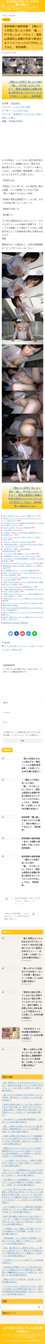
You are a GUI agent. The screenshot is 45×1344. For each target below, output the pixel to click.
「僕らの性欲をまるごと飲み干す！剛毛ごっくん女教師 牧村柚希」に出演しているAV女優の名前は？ (31, 765)
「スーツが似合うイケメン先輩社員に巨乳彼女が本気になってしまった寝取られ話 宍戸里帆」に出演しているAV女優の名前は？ (22, 1209)
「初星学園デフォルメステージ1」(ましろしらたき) (19, 556)
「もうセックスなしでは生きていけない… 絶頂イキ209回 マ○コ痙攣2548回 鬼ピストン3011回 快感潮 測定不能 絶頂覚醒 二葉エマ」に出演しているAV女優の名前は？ (22, 1290)
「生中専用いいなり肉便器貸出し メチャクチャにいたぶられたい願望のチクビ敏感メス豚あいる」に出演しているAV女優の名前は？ (22, 1182)
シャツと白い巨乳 (21, 107)
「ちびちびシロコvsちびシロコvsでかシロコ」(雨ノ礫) (21, 563)
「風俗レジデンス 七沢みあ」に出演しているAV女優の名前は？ (21, 1280)
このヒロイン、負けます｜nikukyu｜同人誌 (17, 542)
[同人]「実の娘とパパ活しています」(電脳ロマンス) (19, 516)
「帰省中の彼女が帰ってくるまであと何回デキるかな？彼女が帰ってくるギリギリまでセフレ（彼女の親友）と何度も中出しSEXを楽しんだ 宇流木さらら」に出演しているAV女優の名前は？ (32, 1005)
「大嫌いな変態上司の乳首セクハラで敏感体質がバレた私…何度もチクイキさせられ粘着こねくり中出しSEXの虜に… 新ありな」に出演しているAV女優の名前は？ (22, 1140)
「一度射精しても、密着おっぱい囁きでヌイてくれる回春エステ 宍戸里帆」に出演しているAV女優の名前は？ (22, 1231)
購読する (9, 932)
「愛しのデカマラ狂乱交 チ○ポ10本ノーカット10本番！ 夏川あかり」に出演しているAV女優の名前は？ (32, 974)
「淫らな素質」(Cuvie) (10, 530)
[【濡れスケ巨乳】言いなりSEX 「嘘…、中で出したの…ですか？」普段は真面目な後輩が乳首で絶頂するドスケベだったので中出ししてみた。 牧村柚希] (22, 273)
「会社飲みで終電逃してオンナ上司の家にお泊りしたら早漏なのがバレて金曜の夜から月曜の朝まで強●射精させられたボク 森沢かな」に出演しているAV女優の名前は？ (22, 1271)
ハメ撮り (11, 117)
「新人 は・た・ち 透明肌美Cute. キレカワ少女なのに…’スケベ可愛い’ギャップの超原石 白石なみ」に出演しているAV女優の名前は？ (22, 1172)
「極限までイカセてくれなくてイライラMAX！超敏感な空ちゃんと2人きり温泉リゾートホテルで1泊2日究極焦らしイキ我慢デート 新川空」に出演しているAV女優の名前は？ (22, 1152)
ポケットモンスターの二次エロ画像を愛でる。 (18, 587)
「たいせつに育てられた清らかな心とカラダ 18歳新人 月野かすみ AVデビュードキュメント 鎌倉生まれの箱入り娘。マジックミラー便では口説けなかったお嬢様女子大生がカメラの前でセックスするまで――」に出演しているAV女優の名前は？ (22, 1196)
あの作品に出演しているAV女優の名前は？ (22, 3)
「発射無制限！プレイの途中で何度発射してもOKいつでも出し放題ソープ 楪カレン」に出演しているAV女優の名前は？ (22, 1241)
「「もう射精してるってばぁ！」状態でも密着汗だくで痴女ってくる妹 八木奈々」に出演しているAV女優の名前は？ (22, 1163)
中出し (39, 114)
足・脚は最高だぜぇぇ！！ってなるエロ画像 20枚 (19, 570)
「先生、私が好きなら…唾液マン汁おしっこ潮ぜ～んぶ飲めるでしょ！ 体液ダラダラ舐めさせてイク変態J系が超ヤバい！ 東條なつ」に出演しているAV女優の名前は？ (22, 1252)
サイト (5, 722)
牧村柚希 (15, 103)
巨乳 (4, 117)
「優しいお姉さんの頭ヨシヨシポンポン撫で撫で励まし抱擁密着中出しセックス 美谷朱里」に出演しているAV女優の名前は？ (22, 1129)
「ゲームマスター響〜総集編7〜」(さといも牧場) (19, 554)
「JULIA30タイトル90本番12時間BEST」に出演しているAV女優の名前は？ (22, 1120)
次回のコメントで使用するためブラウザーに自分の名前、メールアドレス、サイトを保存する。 (21, 733)
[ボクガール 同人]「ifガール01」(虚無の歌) (17, 528)
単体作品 (17, 114)
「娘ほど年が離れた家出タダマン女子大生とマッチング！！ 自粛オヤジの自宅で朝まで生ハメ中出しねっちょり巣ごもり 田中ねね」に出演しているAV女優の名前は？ (22, 1220)
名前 (5, 703)
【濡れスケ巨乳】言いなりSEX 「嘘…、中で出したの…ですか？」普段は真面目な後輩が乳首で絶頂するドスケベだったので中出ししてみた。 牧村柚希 (25, 89)
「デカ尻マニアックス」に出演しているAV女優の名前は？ (22, 1261)
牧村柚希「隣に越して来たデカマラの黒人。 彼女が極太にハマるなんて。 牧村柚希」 (31, 823)
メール (6, 712)
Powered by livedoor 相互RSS (14, 623)
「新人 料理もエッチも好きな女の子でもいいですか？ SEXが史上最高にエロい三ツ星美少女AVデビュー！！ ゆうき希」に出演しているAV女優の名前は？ (32, 948)
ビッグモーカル (20, 110)
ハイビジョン (28, 114)
